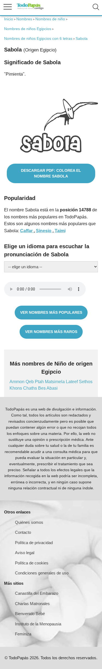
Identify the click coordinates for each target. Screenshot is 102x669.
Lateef (72, 381)
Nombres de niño (50, 19)
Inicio (8, 19)
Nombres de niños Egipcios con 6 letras (38, 38)
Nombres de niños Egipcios (27, 29)
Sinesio (44, 230)
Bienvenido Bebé (30, 613)
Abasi (52, 388)
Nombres (24, 19)
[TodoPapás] (30, 8)
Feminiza (23, 634)
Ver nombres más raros (51, 331)
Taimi (60, 230)
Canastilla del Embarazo (36, 593)
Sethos (85, 381)
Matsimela (55, 381)
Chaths (30, 388)
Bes (42, 388)
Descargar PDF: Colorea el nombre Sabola (51, 173)
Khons (16, 388)
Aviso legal (24, 552)
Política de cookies (31, 563)
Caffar (27, 230)
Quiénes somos (29, 522)
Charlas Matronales (32, 603)
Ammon (18, 381)
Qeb (30, 381)
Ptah (40, 381)
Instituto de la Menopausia (38, 624)
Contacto (23, 532)
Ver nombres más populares (51, 312)
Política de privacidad (34, 542)
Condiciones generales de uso (42, 573)
